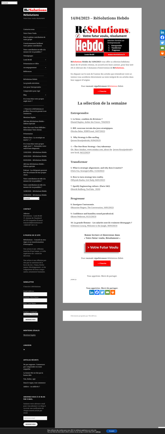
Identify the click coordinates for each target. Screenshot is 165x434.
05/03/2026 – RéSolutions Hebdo (35, 160)
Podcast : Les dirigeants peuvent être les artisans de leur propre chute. (35, 172)
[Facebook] (97, 292)
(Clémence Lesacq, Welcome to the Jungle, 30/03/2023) (94, 225)
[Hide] (164, 57)
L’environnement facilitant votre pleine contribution (33, 44)
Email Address (28, 291)
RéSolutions (31, 15)
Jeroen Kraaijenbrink (122, 149)
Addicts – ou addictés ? (31, 387)
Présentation (28, 134)
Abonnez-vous (30, 424)
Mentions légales (29, 117)
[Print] (112, 292)
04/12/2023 (84, 152)
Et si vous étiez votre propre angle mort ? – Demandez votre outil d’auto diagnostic (34, 146)
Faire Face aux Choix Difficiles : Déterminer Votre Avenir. (34, 128)
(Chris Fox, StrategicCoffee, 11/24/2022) (87, 171)
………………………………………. (33, 75)
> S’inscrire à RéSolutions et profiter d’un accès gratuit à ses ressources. (34, 111)
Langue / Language (30, 312)
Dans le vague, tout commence (34, 383)
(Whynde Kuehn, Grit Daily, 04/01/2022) (88, 180)
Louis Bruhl (27, 60)
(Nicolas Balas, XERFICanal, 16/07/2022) (88, 131)
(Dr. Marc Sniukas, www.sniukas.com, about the (91, 149)
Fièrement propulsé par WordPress (84, 316)
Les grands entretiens (31, 83)
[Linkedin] (91, 292)
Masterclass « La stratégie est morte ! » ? (34, 139)
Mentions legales (29, 335)
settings (98, 432)
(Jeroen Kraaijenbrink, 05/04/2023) (86, 140)
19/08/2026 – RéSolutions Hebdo (35, 195)
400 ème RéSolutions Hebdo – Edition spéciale (34, 165)
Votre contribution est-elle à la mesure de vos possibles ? (34, 51)
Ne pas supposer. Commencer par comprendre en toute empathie (34, 366)
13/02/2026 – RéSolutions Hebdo (35, 152)
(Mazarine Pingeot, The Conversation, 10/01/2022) (92, 207)
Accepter (111, 431)
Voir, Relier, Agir (29, 379)
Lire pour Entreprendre (32, 87)
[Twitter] (102, 292)
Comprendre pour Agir (31, 91)
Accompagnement (30, 67)
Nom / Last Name (29, 303)
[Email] (107, 292)
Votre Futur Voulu (29, 33)
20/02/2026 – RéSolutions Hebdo (35, 156)
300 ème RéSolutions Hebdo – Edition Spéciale (34, 122)
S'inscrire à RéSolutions (32, 287)
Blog (25, 95)
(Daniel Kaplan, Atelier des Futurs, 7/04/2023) (90, 122)
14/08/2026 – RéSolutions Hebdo (35, 191)
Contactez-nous (28, 29)
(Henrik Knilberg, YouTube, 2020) (85, 189)
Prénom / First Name (30, 297)
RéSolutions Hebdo (30, 79)
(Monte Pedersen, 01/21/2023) (83, 216)
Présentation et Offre (31, 64)
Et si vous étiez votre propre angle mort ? (33, 100)
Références (27, 71)
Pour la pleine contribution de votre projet (34, 38)
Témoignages (28, 56)
